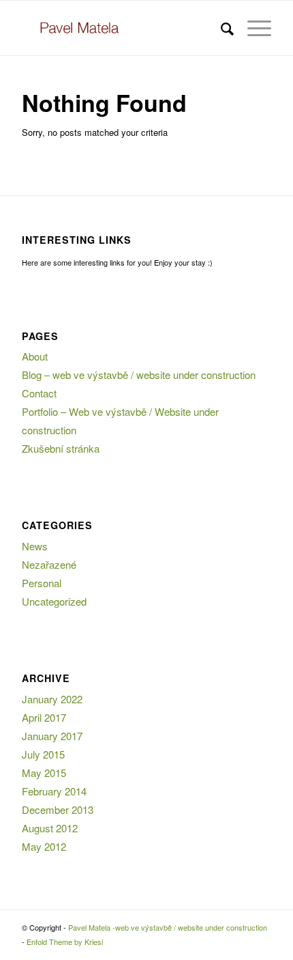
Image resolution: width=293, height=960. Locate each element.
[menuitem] (220, 28)
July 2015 (43, 754)
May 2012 (44, 846)
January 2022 (52, 699)
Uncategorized (54, 601)
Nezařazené (49, 564)
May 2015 (44, 772)
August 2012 (50, 828)
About (35, 356)
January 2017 (52, 736)
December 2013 (57, 809)
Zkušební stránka (60, 448)
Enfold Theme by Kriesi (65, 941)
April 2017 (44, 717)
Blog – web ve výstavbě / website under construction (139, 374)
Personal (41, 583)
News (35, 546)
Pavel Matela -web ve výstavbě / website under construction (167, 927)
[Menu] (252, 28)
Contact (39, 393)
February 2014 (54, 791)
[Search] (220, 28)
